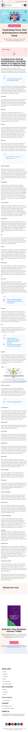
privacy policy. (17, 647)
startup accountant (12, 196)
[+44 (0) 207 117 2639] (16, 1)
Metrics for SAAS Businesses (14, 299)
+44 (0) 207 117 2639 (22, 1)
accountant (17, 452)
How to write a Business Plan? (14, 401)
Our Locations (7, 687)
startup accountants (19, 574)
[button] (25, 49)
